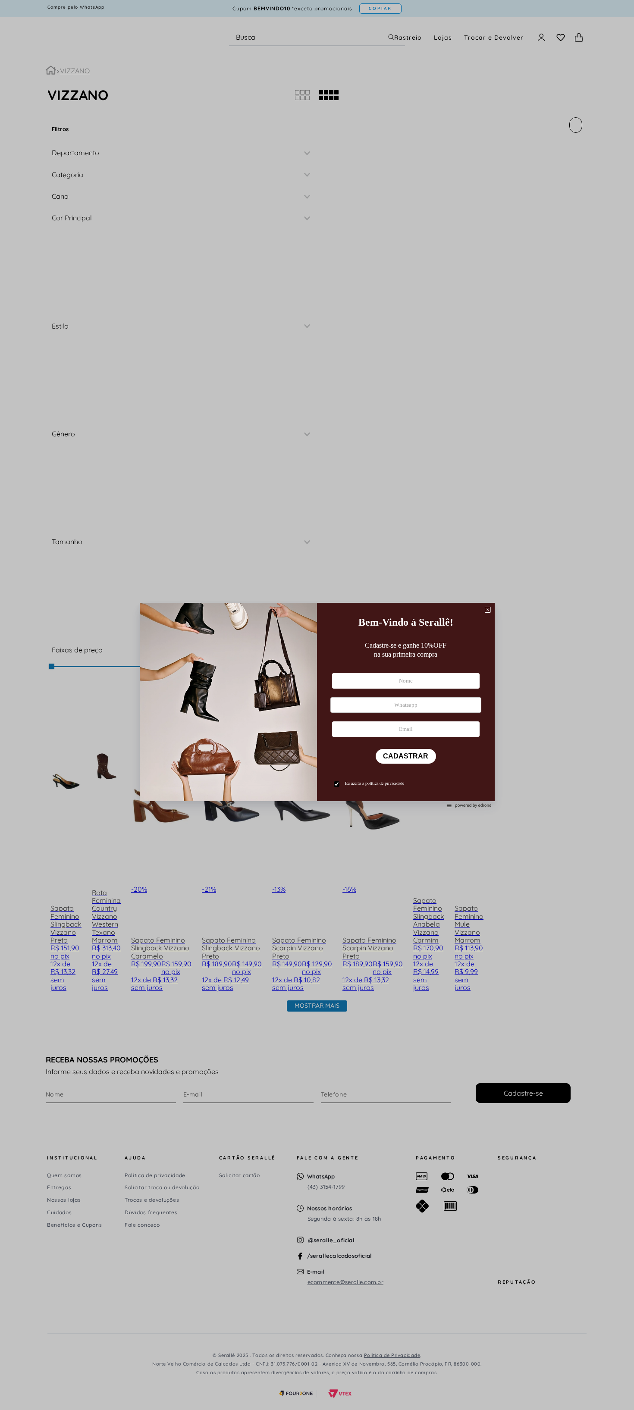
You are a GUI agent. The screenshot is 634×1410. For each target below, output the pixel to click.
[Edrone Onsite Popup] (317, 705)
